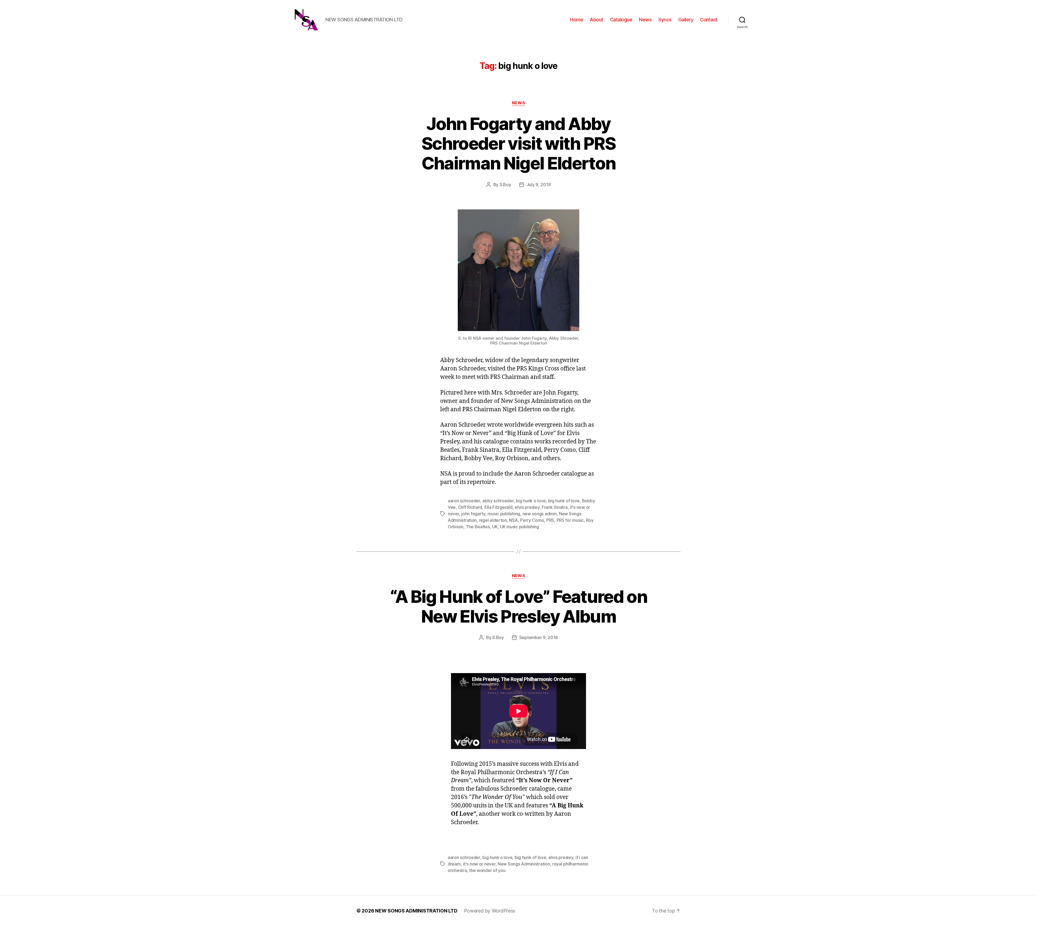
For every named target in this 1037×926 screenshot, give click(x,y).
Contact (709, 19)
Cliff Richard (470, 507)
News (645, 19)
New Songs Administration (524, 864)
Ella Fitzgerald (498, 507)
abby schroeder (497, 500)
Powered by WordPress (490, 911)
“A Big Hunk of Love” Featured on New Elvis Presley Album (518, 606)
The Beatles (478, 526)
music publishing (503, 513)
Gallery (685, 19)
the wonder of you (487, 870)
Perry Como (532, 520)
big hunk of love (564, 500)
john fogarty (473, 513)
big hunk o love (531, 500)
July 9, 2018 (539, 184)
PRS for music (570, 520)
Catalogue (621, 19)
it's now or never (479, 864)
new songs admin (540, 513)
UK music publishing (519, 526)
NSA (513, 520)
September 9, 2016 (538, 637)
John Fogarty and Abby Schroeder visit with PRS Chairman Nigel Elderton (519, 143)
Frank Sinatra (555, 507)
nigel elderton (493, 520)
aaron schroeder (464, 500)
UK (494, 526)
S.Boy (505, 184)
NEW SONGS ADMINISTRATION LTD (416, 911)
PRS (550, 520)
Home (576, 19)
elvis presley (527, 507)
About (596, 19)
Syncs (665, 19)
